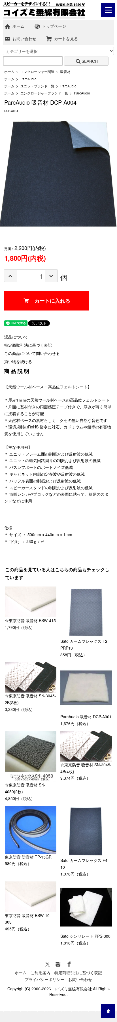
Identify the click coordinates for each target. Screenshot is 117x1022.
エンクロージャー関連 (37, 71)
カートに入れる (52, 300)
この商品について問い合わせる (32, 353)
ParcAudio (28, 78)
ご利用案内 (40, 972)
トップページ (54, 26)
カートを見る (66, 38)
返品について (16, 337)
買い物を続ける (18, 361)
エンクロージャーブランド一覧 (44, 92)
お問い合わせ (24, 38)
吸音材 (65, 71)
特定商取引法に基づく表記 (28, 345)
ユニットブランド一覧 (37, 85)
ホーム (18, 26)
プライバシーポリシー (44, 979)
